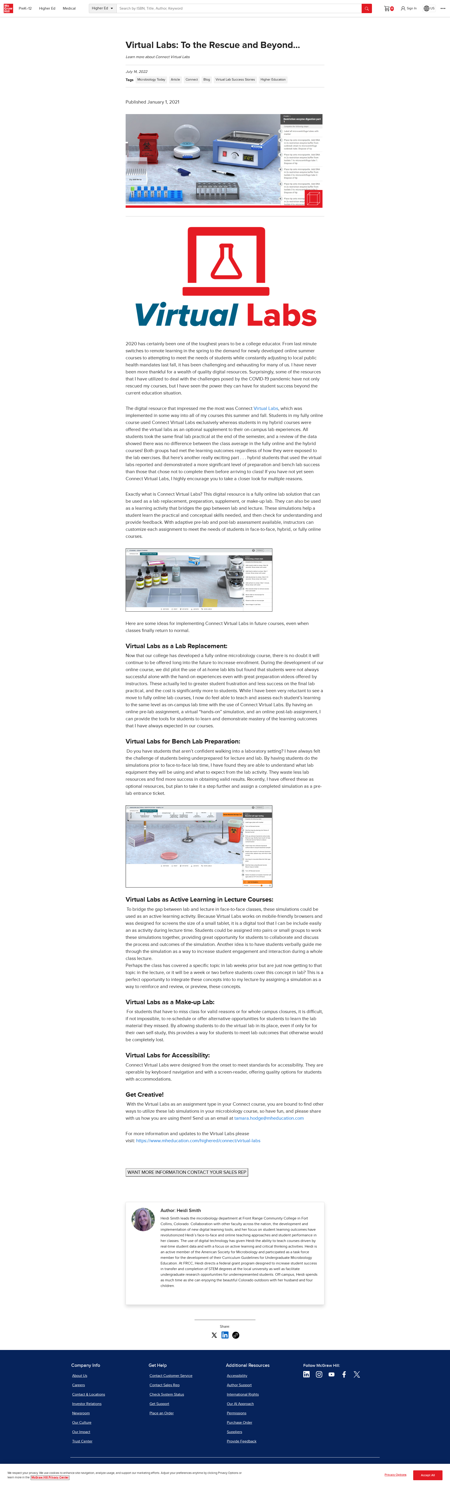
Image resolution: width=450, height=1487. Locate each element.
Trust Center (82, 1441)
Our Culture (81, 1422)
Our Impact (81, 1432)
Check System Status (167, 1394)
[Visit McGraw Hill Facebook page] (344, 1374)
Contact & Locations (88, 1394)
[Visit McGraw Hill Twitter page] (357, 1374)
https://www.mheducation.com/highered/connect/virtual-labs (198, 1140)
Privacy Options (395, 1474)
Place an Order (162, 1413)
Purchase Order (239, 1422)
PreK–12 (25, 8)
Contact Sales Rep (165, 1385)
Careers (78, 1385)
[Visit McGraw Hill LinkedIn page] (306, 1374)
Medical (69, 8)
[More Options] (443, 8)
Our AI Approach (240, 1404)
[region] (225, 1475)
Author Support (239, 1385)
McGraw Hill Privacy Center (50, 1477)
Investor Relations (86, 1404)
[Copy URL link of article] (235, 1335)
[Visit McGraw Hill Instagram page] (319, 1374)
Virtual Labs (266, 408)
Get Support (159, 1404)
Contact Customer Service (171, 1376)
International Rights (243, 1394)
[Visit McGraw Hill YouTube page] (331, 1374)
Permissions (236, 1413)
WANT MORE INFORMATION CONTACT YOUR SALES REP (187, 1172)
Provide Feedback (241, 1441)
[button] (408, 8)
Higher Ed (47, 8)
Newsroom (81, 1413)
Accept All (428, 1475)
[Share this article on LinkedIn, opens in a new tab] (225, 1334)
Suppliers (234, 1432)
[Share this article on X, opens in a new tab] (214, 1334)
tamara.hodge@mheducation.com (269, 1118)
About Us (79, 1376)
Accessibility (237, 1376)
